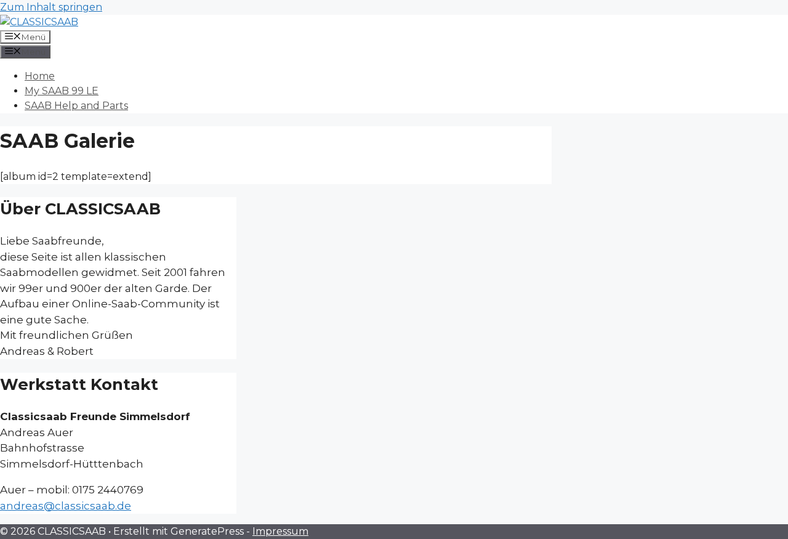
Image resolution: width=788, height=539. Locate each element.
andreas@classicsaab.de (65, 506)
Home (40, 76)
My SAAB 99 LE (61, 91)
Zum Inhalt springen (51, 7)
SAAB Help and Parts (76, 105)
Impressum (280, 531)
